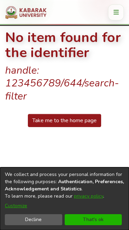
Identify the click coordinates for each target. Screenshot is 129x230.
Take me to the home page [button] (64, 120)
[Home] (28, 12)
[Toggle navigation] (116, 12)
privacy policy (88, 196)
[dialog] (64, 198)
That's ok (93, 219)
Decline (33, 219)
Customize (16, 205)
